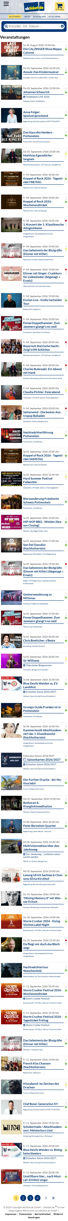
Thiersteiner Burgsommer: (39, 665)
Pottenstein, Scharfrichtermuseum (36, 142)
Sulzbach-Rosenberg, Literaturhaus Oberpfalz (41, 907)
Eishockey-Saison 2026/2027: (41, 691)
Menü (6, 4)
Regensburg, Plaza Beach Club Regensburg (39, 554)
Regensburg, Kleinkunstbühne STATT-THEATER (41, 121)
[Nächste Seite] (46, 1197)
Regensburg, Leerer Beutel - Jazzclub (37, 831)
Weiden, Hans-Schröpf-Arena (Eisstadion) (39, 696)
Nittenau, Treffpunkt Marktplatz (35, 604)
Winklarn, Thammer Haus (33, 1050)
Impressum (10, 1214)
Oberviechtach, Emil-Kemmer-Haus (37, 286)
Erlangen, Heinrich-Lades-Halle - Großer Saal (40, 78)
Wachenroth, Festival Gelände (35, 188)
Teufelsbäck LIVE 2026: (38, 96)
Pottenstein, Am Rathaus (32, 442)
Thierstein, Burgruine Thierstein (35, 670)
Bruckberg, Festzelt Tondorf (34, 646)
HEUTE (27, 16)
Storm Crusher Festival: (38, 998)
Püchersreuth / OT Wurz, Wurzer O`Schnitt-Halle (42, 930)
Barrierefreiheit (43, 1214)
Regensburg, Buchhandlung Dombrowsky (39, 884)
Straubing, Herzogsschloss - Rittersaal (37, 1136)
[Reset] (62, 26)
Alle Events (15, 16)
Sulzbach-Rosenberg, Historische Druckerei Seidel (42, 378)
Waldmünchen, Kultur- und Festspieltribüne (40, 58)
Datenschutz (25, 1214)
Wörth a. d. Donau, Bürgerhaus (35, 861)
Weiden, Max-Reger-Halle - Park (35, 531)
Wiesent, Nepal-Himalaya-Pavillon (36, 812)
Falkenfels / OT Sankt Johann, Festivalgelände (40, 398)
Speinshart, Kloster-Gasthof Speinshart (38, 259)
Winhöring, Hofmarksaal (32, 627)
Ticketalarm (39, 16)
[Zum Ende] (53, 1197)
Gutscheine (54, 16)
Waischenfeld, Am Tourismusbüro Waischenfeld (41, 976)
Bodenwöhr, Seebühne (32, 309)
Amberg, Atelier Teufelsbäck (34, 101)
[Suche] (6, 26)
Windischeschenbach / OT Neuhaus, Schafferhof (42, 165)
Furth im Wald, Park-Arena (33, 789)
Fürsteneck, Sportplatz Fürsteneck (36, 332)
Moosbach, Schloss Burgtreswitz (35, 421)
